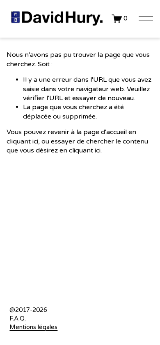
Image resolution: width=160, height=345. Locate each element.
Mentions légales (33, 327)
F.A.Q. (17, 318)
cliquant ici (22, 141)
